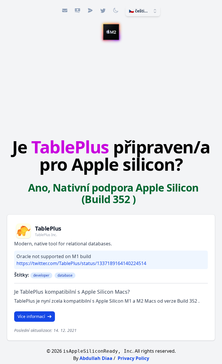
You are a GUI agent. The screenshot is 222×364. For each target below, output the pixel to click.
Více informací (31, 316)
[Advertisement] (111, 87)
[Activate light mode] (116, 10)
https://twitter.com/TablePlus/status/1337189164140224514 (81, 263)
